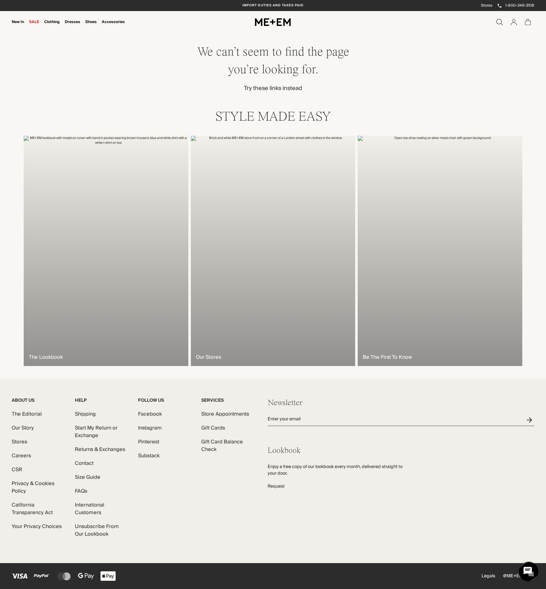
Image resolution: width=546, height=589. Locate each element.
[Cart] (528, 22)
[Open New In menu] (18, 26)
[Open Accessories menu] (113, 26)
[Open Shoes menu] (91, 26)
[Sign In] (513, 22)
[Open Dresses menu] (73, 26)
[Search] (499, 22)
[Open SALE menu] (34, 26)
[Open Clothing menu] (52, 26)
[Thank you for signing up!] (530, 420)
